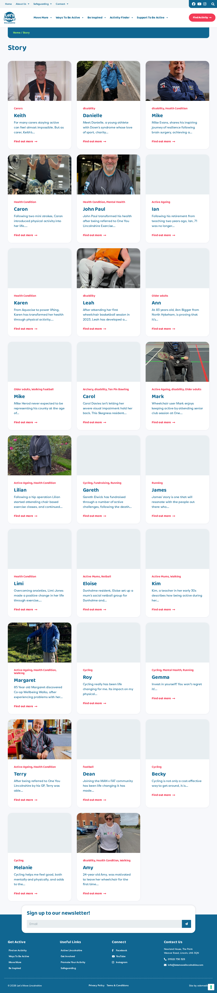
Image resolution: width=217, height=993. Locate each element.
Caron (21, 209)
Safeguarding (41, 3)
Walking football (43, 389)
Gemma (161, 677)
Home (8, 3)
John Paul (94, 209)
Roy (87, 677)
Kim (156, 583)
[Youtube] (199, 4)
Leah (88, 303)
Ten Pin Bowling (118, 389)
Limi (19, 583)
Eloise (90, 583)
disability (89, 108)
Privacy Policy (96, 985)
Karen (21, 303)
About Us (21, 3)
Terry (20, 774)
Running (116, 483)
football (88, 767)
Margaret (25, 680)
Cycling (88, 483)
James (159, 490)
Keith (20, 115)
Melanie (23, 867)
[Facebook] (193, 4)
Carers (18, 108)
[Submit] (186, 924)
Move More (41, 17)
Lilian (20, 490)
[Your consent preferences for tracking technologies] (211, 987)
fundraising (101, 483)
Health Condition (176, 108)
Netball (106, 576)
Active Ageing (161, 202)
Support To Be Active (150, 17)
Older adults (160, 295)
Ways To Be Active (68, 17)
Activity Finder (120, 17)
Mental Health (115, 202)
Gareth (91, 490)
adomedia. (203, 985)
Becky (159, 774)
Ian (155, 209)
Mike (157, 115)
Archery (88, 389)
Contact (60, 3)
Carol (89, 396)
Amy (88, 867)
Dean (89, 774)
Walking (175, 576)
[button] (213, 4)
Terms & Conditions (117, 985)
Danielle (92, 115)
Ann (156, 303)
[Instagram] (205, 4)
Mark (158, 396)
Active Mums (91, 576)
